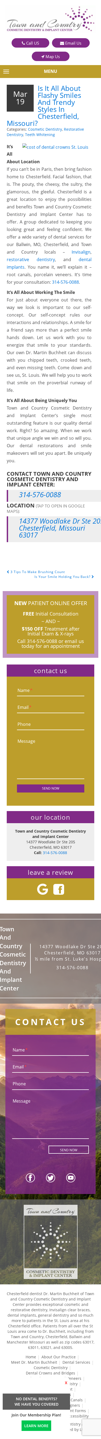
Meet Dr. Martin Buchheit (34, 1362)
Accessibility (78, 1416)
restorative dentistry (31, 259)
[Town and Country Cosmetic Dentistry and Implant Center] (50, 19)
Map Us (52, 56)
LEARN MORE (36, 1425)
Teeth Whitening (40, 134)
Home (31, 1356)
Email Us (72, 43)
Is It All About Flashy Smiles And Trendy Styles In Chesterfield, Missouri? (44, 105)
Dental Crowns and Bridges (50, 1373)
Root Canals (72, 1399)
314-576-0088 (65, 282)
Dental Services (76, 1362)
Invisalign (81, 252)
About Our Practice (58, 1356)
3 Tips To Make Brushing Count (37, 572)
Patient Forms (73, 1410)
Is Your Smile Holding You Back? (63, 576)
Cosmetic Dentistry (45, 129)
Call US (32, 43)
